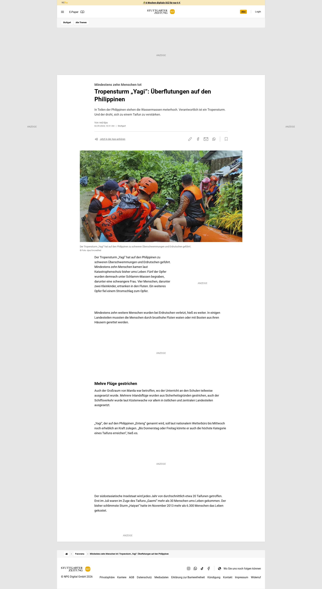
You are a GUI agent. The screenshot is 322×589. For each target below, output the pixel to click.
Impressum (241, 577)
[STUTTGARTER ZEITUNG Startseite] (161, 11)
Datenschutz (144, 577)
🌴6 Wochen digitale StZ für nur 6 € (161, 2)
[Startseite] (66, 554)
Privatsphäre (107, 577)
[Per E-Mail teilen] (206, 139)
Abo (243, 11)
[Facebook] (208, 568)
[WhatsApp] (195, 568)
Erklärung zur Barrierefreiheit (188, 577)
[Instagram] (188, 568)
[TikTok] (202, 568)
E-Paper (73, 12)
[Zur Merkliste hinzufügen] (225, 139)
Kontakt (227, 577)
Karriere (121, 577)
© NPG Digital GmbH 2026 (77, 576)
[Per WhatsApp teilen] (214, 139)
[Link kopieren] (190, 139)
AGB (131, 577)
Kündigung (213, 577)
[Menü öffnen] (62, 12)
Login (258, 11)
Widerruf (256, 577)
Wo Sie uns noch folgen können (242, 568)
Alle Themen (81, 22)
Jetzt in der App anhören (112, 139)
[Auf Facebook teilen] (198, 139)
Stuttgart (67, 22)
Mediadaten (161, 577)
